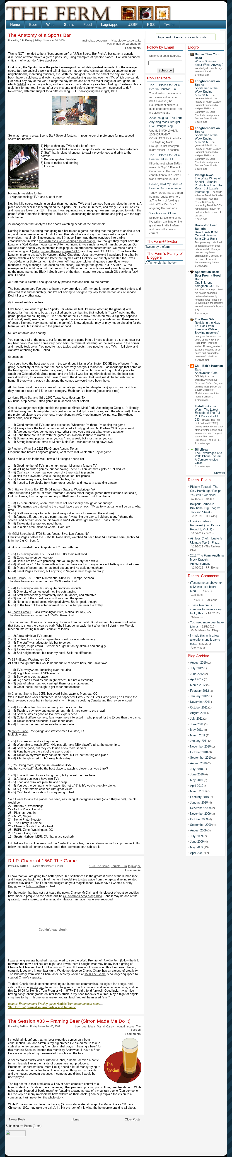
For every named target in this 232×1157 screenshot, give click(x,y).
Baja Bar (62, 214)
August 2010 (198, 763)
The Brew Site (204, 319)
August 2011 (198, 713)
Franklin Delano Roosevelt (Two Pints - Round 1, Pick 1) (205, 525)
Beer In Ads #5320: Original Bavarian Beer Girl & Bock (207, 235)
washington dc (116, 43)
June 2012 (197, 674)
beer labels (89, 1026)
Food (87, 25)
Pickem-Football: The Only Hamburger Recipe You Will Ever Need (205, 491)
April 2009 (196, 853)
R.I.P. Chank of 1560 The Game (42, 860)
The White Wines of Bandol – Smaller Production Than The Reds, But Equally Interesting (208, 185)
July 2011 (196, 718)
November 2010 (200, 746)
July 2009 (196, 836)
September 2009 (201, 824)
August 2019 (198, 662)
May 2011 (196, 729)
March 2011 (197, 735)
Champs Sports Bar (24, 693)
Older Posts (132, 1119)
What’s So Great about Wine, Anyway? (209, 63)
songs (122, 983)
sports (133, 40)
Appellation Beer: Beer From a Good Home (208, 275)
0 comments (133, 1034)
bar (92, 40)
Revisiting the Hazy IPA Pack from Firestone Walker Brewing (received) (207, 327)
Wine (50, 25)
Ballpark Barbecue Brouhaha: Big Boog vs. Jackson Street (205, 508)
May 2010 (196, 780)
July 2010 (196, 769)
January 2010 (199, 802)
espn (105, 40)
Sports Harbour (21, 612)
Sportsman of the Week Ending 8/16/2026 (206, 91)
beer (98, 40)
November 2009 (200, 813)
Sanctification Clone (162, 213)
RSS (151, 25)
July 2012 (196, 668)
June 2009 (197, 841)
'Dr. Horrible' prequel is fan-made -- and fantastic (42, 1007)
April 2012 (196, 679)
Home (15, 25)
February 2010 (199, 797)
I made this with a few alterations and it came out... (205, 639)
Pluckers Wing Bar (24, 448)
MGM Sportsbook (23, 533)
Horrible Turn (119, 866)
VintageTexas (204, 175)
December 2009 (200, 808)
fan (115, 983)
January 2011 (199, 741)
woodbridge (133, 43)
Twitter (169, 25)
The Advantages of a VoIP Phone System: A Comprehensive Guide (208, 458)
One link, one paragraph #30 (204, 284)
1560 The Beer (35, 886)
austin (85, 40)
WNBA (21, 84)
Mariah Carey (105, 1026)
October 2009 (199, 819)
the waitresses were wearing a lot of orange (67, 241)
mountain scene (125, 1026)
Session (30, 1050)
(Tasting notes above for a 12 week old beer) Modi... (206, 587)
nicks (113, 40)
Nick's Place (20, 731)
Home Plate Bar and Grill (28, 397)
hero (41, 987)
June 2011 (196, 724)
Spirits (69, 25)
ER (49, 316)
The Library (19, 578)
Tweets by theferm (157, 246)
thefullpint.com (205, 406)
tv (139, 40)
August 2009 (198, 830)
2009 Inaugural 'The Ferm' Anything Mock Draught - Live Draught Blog (166, 122)
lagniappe (134, 866)
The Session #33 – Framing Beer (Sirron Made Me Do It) (69, 1021)
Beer (33, 25)
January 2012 (199, 696)
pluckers (123, 40)
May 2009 (196, 847)
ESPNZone (19, 659)
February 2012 (199, 690)
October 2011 (199, 707)
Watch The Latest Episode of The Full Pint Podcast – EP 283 (207, 414)
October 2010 (199, 752)
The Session (136, 1028)
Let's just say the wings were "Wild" (56, 251)
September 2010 (201, 757)
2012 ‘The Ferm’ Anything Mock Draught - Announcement (207, 559)
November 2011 (200, 702)
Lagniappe (109, 25)
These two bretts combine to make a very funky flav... (206, 609)
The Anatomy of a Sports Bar (39, 35)
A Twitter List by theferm (161, 262)
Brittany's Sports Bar (25, 489)
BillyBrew (201, 449)
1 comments (133, 48)
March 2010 (197, 791)
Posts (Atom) (32, 1126)
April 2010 (196, 785)
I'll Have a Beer (89, 1050)
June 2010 (197, 774)
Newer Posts (17, 1119)
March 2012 (197, 685)
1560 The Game (99, 866)
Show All (219, 473)
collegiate (106, 983)
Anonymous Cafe (206, 373)
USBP (133, 25)
